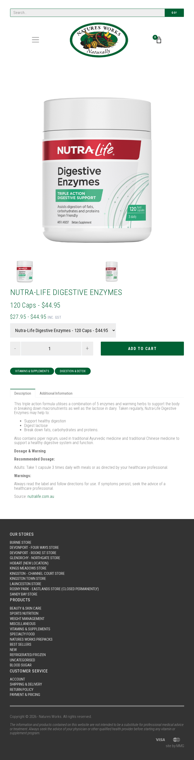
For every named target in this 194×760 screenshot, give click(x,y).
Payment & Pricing (25, 694)
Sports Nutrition (24, 613)
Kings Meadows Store (28, 568)
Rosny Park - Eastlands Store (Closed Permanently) (54, 589)
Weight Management (27, 618)
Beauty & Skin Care (25, 608)
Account (17, 679)
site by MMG (175, 746)
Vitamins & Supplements (32, 371)
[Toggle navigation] (35, 39)
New (13, 649)
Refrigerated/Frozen (28, 655)
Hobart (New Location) (29, 563)
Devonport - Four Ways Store (34, 547)
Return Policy (21, 689)
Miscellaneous (23, 623)
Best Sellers (20, 644)
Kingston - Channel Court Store (37, 573)
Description (22, 393)
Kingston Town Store (28, 578)
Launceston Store (25, 584)
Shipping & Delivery (26, 684)
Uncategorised (22, 660)
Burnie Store (20, 542)
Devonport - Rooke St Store (33, 553)
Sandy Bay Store (23, 594)
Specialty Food (22, 634)
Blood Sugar (21, 665)
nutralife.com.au (41, 496)
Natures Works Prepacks (31, 639)
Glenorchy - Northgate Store (35, 558)
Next (175, 170)
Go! (174, 12)
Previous (18, 170)
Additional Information (56, 393)
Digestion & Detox (73, 371)
